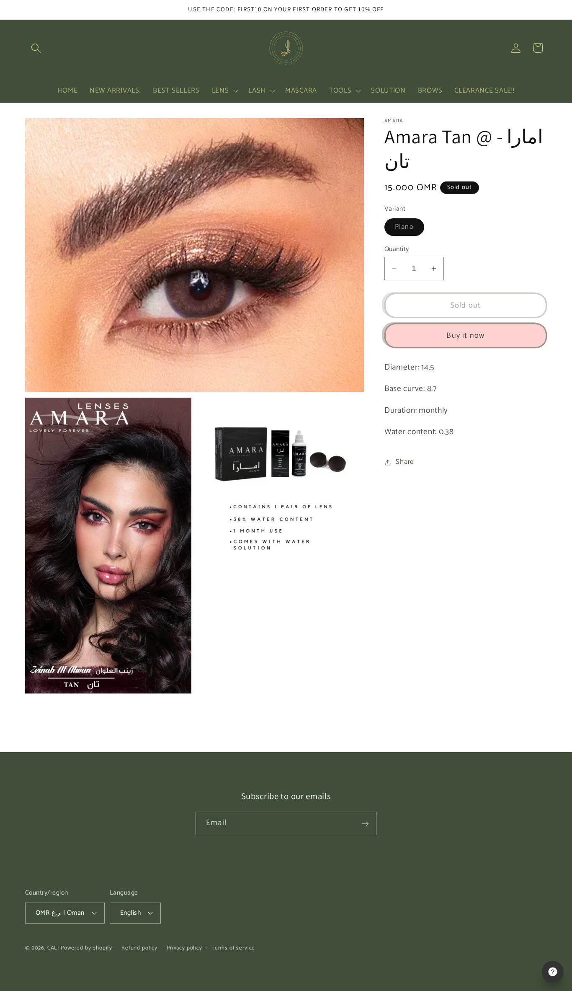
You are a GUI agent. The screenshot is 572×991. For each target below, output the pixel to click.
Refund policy (139, 947)
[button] (36, 48)
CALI (53, 947)
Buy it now (465, 335)
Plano (409, 228)
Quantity (396, 249)
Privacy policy (184, 947)
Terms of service (233, 947)
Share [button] (405, 462)
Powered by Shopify (86, 947)
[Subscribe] (365, 824)
